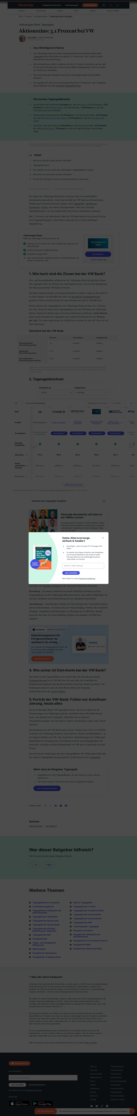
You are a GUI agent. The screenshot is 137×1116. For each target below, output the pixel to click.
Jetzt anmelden (71, 573)
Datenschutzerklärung (87, 578)
